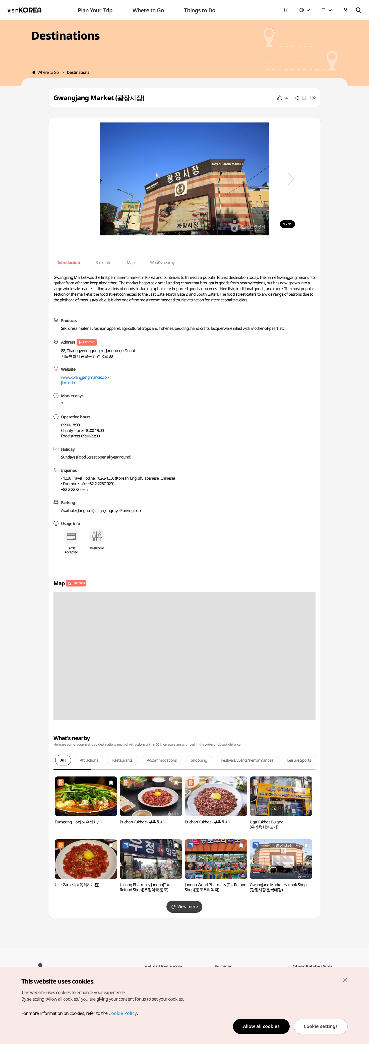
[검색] (358, 10)
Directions (89, 342)
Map (131, 262)
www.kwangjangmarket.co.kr (86, 377)
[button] (291, 179)
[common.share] (296, 98)
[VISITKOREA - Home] (24, 10)
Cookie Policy (122, 1013)
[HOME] (33, 72)
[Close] (345, 980)
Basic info (103, 262)
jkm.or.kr (68, 382)
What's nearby (162, 262)
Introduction (68, 262)
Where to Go (48, 72)
